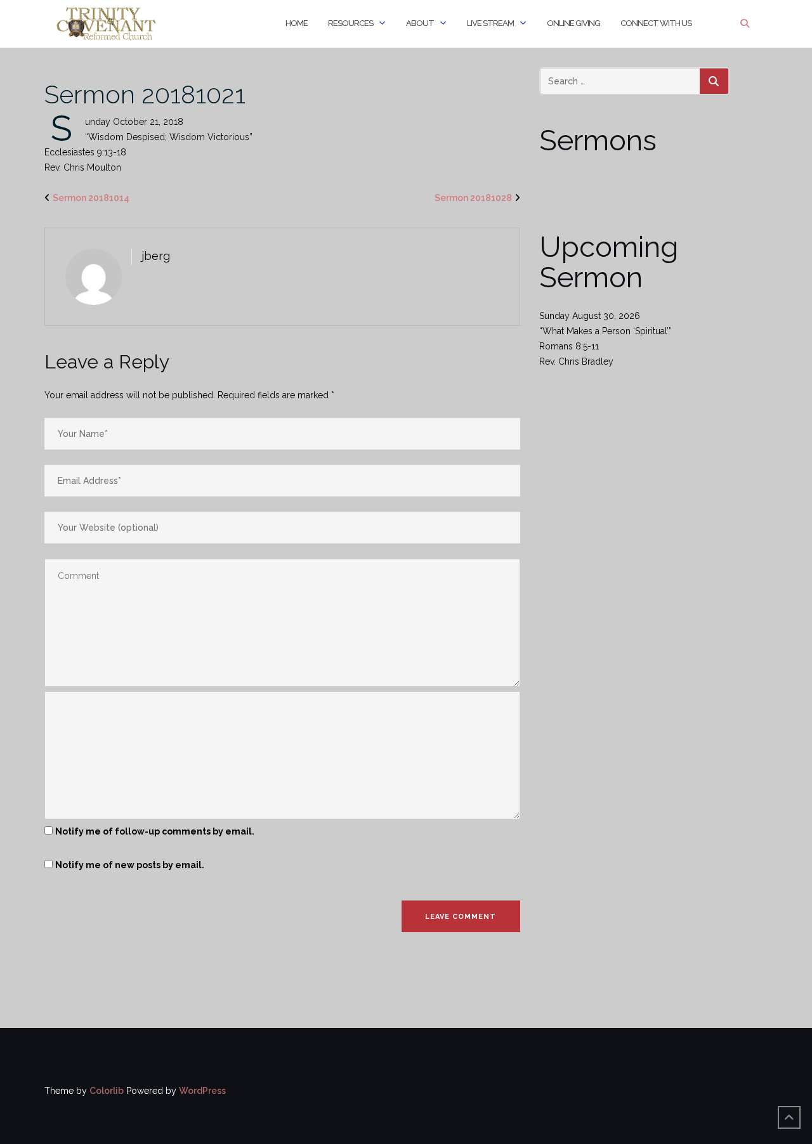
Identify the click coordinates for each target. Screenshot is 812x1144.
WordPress (202, 1091)
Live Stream (490, 23)
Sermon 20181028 (473, 198)
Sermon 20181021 (145, 94)
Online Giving (573, 23)
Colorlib (106, 1091)
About (420, 23)
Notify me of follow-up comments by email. (154, 831)
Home (296, 23)
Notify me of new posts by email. (129, 865)
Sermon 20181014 (91, 198)
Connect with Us (655, 23)
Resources (350, 23)
